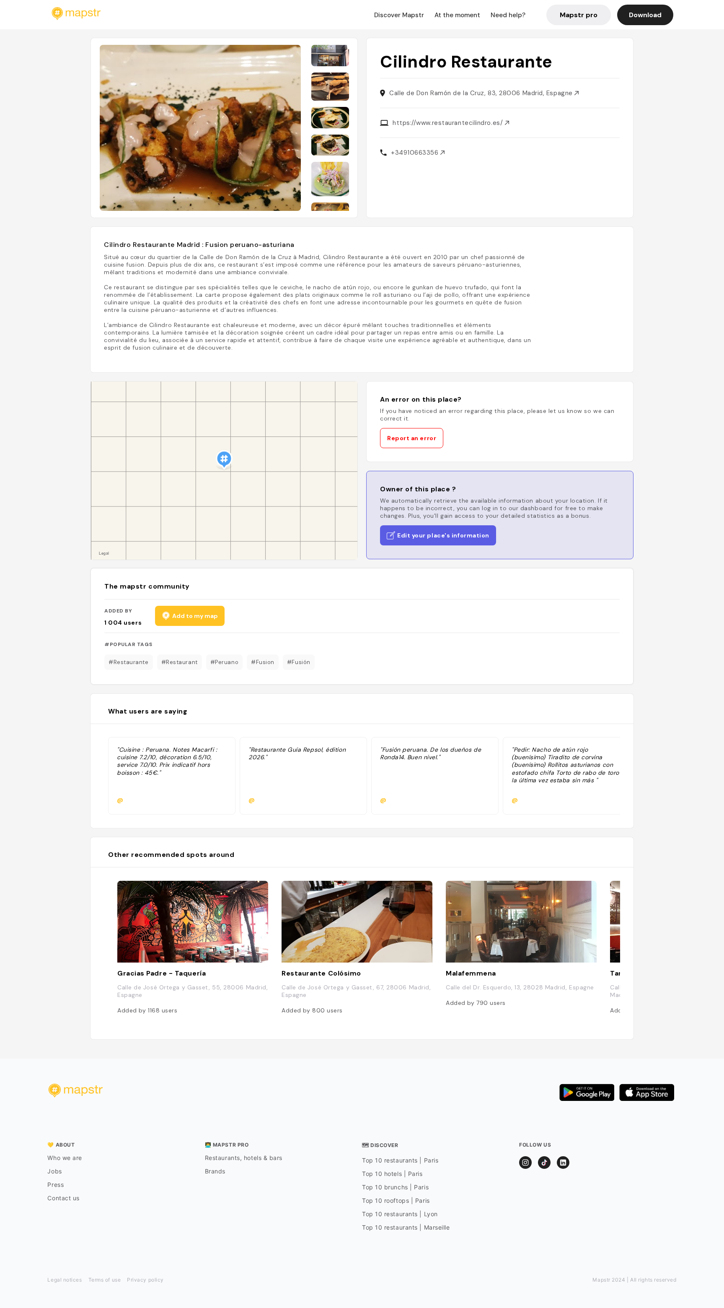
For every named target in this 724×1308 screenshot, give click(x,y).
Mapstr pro (578, 14)
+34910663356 (415, 152)
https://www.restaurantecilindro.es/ (449, 123)
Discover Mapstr (399, 15)
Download (645, 14)
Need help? (508, 15)
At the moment (457, 15)
